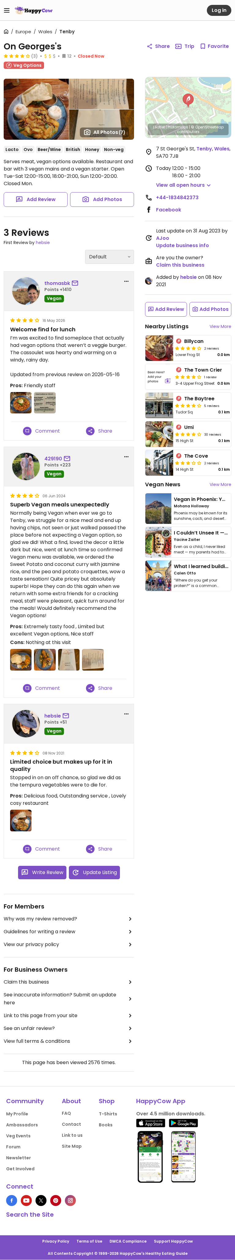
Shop (107, 1101)
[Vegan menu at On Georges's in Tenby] (92, 659)
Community (25, 1101)
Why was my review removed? (40, 918)
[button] (188, 101)
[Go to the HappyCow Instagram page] (70, 1200)
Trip (189, 46)
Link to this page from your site (40, 1015)
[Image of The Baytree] (159, 405)
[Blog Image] (158, 508)
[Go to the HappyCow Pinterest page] (55, 1200)
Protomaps (178, 127)
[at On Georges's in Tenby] (21, 402)
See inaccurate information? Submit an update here (60, 998)
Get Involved (20, 1169)
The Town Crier (203, 369)
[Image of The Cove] (159, 463)
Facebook (168, 209)
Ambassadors (22, 1125)
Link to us (72, 1135)
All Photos (109, 132)
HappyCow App (160, 1101)
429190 (53, 458)
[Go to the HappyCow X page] (41, 1200)
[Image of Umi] (159, 434)
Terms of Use (89, 1241)
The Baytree (199, 398)
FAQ (66, 1113)
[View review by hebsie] (26, 723)
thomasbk (57, 283)
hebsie (43, 242)
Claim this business (26, 981)
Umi (189, 427)
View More (220, 326)
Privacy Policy (55, 1241)
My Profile (17, 1114)
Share (162, 46)
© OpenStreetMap (207, 127)
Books (106, 1125)
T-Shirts (108, 1114)
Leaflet (159, 127)
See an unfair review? (29, 1028)
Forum (13, 1147)
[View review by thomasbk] (26, 291)
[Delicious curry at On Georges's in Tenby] (21, 820)
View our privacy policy (31, 944)
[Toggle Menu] (6, 10)
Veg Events (18, 1136)
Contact (71, 1124)
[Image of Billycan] (159, 348)
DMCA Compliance (128, 1241)
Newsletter (18, 1158)
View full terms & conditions (37, 1041)
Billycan (193, 341)
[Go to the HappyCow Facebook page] (11, 1200)
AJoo (162, 238)
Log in (219, 10)
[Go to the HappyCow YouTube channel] (26, 1200)
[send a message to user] (76, 283)
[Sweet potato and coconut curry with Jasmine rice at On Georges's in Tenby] (21, 659)
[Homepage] (34, 10)
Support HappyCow (173, 1241)
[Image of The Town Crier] (159, 377)
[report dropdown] (126, 281)
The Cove (196, 455)
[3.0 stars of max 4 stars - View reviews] (188, 463)
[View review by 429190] (26, 466)
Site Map (72, 1146)
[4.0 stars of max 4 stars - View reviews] (17, 56)
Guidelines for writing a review (39, 931)
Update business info (182, 245)
